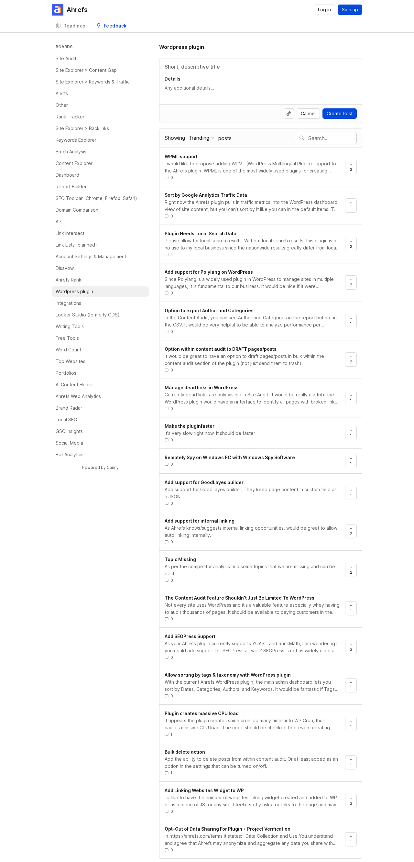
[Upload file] (289, 113)
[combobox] (201, 138)
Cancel (308, 113)
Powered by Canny (100, 467)
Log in (324, 9)
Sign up (350, 9)
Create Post (340, 113)
